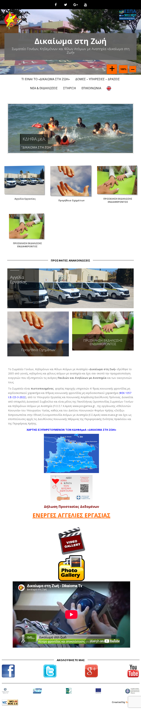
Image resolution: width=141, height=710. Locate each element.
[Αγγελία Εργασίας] (24, 180)
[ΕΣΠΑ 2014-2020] (37, 693)
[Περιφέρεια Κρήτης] (5, 693)
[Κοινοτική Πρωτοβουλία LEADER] (68, 693)
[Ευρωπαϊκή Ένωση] (98, 693)
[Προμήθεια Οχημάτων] (70, 180)
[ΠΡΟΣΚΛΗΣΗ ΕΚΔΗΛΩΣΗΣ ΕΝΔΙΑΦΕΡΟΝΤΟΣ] (117, 180)
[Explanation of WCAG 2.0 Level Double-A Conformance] (10, 702)
